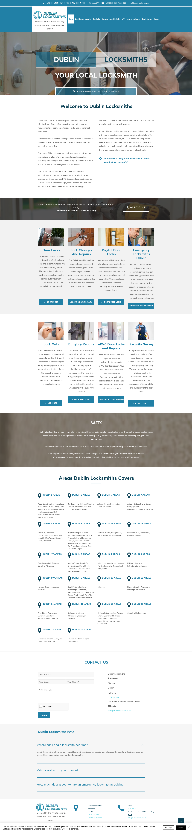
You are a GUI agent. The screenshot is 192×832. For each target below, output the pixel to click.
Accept (181, 827)
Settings (168, 827)
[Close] (188, 827)
